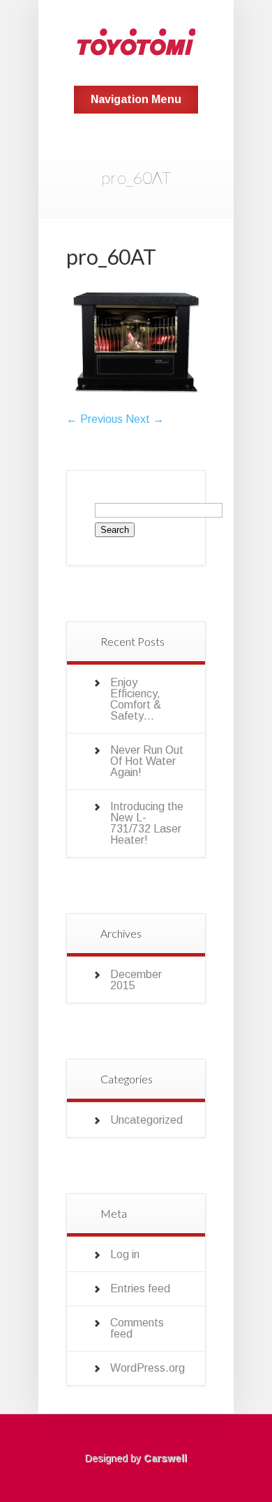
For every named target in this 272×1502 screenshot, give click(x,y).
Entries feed (140, 1288)
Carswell (165, 1458)
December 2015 (136, 979)
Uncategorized (146, 1120)
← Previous (94, 419)
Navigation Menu (136, 99)
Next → (145, 419)
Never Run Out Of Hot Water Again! (146, 761)
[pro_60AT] (136, 408)
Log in (124, 1254)
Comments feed (137, 1328)
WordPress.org (147, 1368)
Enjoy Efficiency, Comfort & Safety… (135, 699)
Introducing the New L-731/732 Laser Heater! (146, 823)
